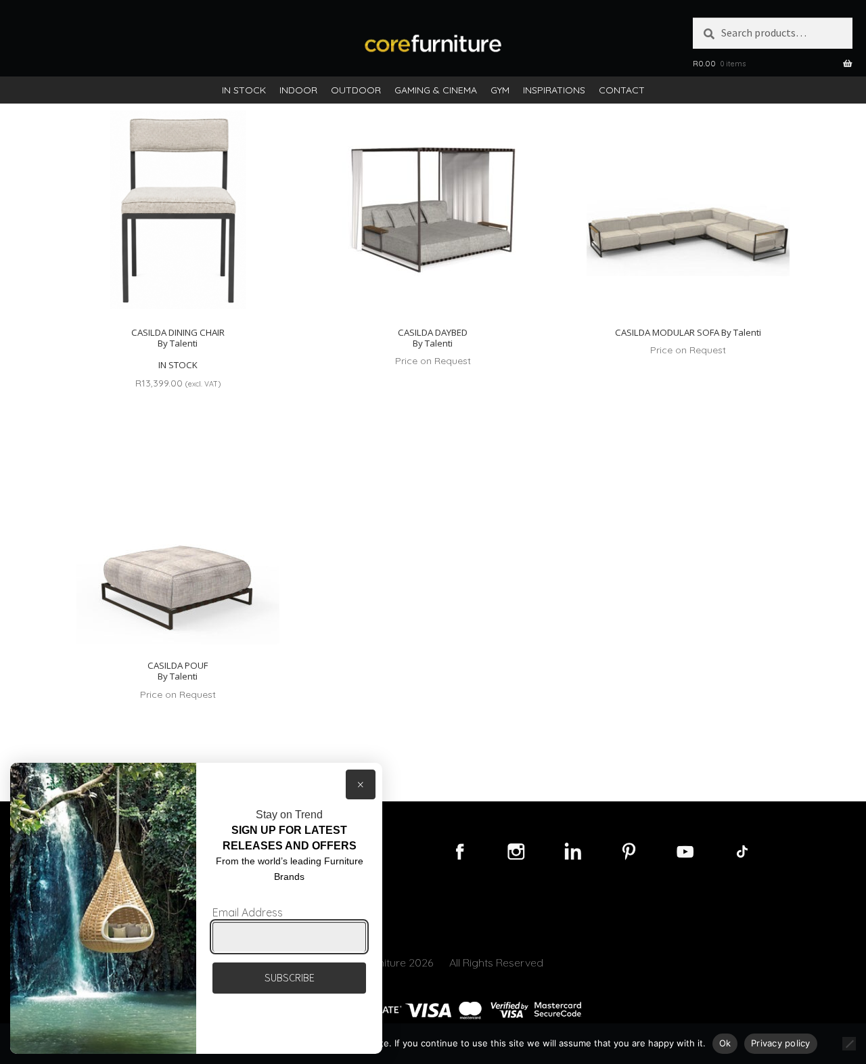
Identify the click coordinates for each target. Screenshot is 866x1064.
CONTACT (622, 90)
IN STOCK (244, 90)
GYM (500, 90)
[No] (849, 1043)
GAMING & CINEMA (435, 90)
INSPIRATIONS (554, 90)
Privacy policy (781, 1043)
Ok (725, 1043)
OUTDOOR (356, 90)
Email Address (247, 912)
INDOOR (298, 90)
